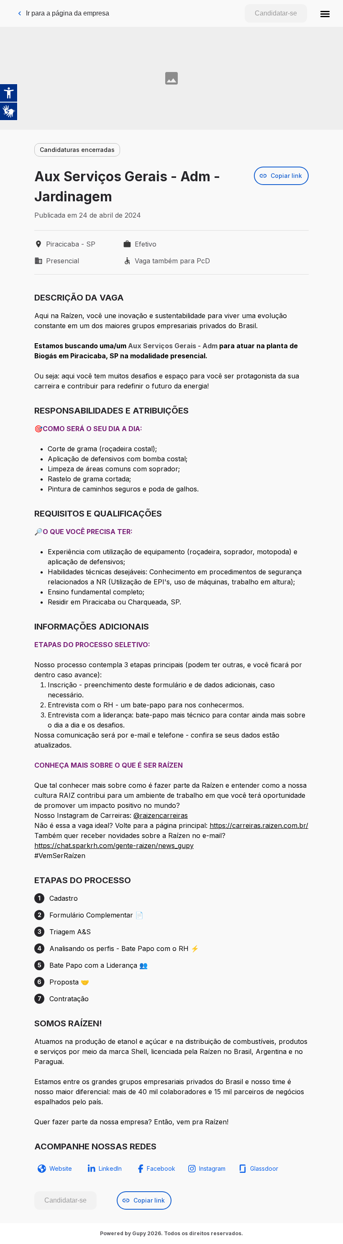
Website (60, 1168)
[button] (325, 13)
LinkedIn (110, 1168)
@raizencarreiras (160, 815)
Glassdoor (264, 1168)
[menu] (325, 13)
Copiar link (286, 175)
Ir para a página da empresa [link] (67, 13)
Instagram (212, 1168)
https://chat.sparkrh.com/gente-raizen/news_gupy (114, 845)
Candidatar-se (276, 13)
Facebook (161, 1168)
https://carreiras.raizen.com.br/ (259, 825)
